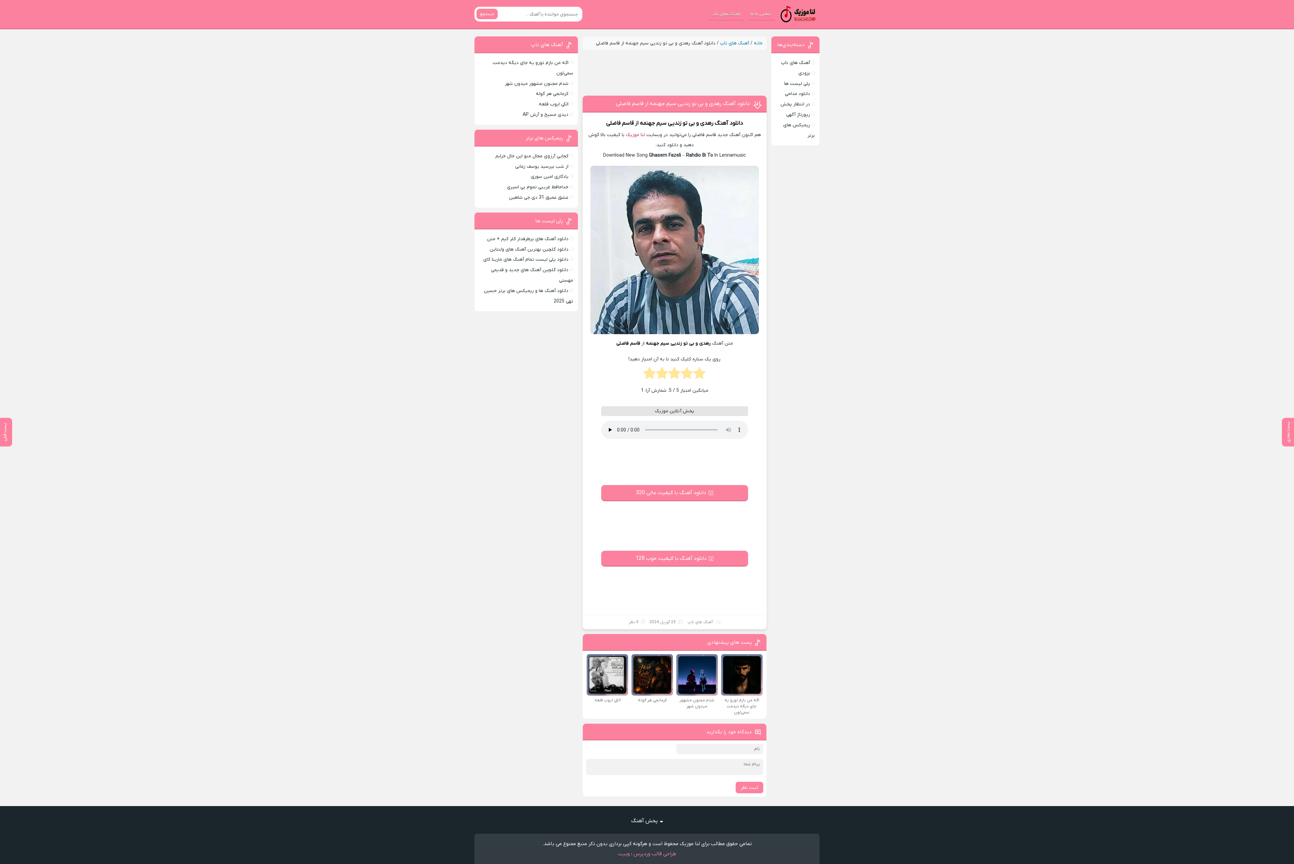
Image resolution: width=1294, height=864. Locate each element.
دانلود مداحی (797, 94)
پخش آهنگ (644, 821)
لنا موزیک (635, 135)
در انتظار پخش (795, 104)
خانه (758, 43)
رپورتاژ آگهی (798, 114)
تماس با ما (760, 14)
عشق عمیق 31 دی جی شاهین (538, 197)
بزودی (804, 73)
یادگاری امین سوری (549, 176)
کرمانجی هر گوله (552, 94)
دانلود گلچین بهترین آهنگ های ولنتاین (529, 249)
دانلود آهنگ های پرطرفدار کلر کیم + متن (527, 239)
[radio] (699, 375)
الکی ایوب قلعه (553, 104)
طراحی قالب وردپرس (655, 854)
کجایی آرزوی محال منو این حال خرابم (531, 156)
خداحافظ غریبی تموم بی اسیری (537, 187)
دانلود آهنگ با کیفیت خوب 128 (671, 558)
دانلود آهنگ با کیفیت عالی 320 (671, 492)
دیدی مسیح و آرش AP (545, 114)
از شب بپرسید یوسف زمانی (541, 166)
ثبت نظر (749, 787)
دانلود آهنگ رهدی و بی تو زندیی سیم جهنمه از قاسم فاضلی (683, 103)
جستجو (487, 14)
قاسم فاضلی (620, 123)
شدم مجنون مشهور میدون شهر (536, 84)
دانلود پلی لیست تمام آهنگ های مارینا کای (525, 259)
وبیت (624, 854)
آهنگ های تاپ (725, 14)
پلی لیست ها (797, 84)
